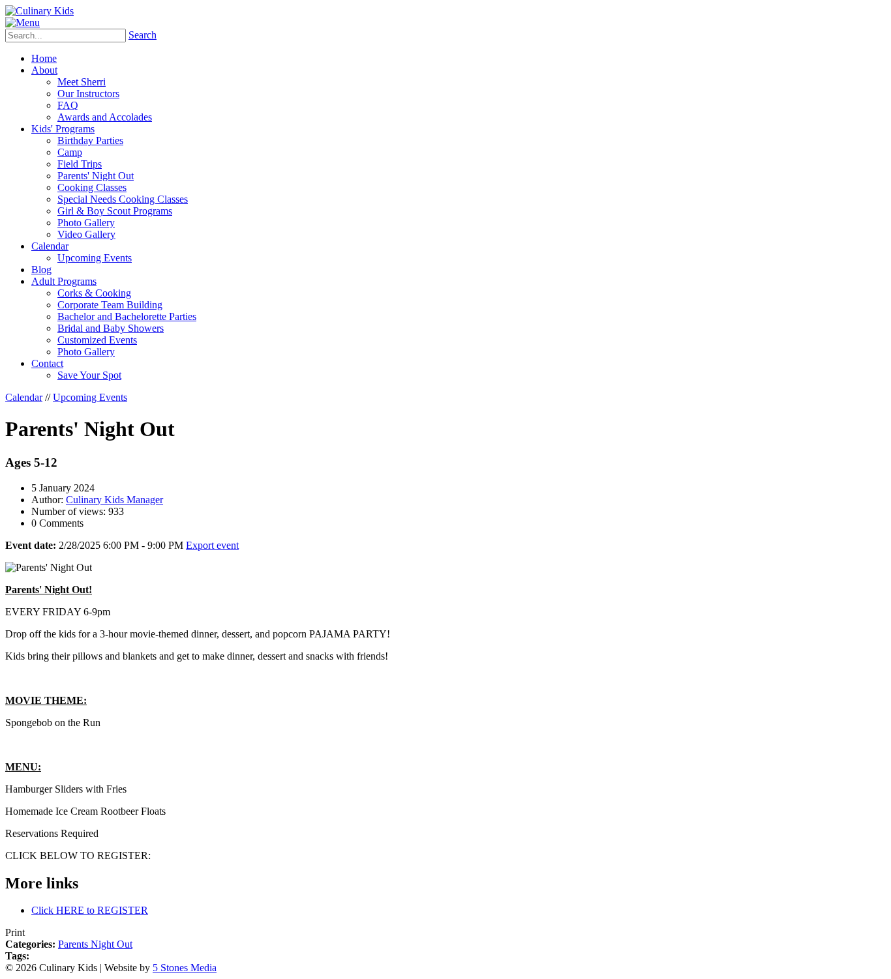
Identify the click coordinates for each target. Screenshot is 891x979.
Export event (212, 545)
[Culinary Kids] (39, 10)
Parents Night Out (95, 944)
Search (142, 34)
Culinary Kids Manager (114, 499)
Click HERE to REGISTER (89, 910)
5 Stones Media (185, 967)
